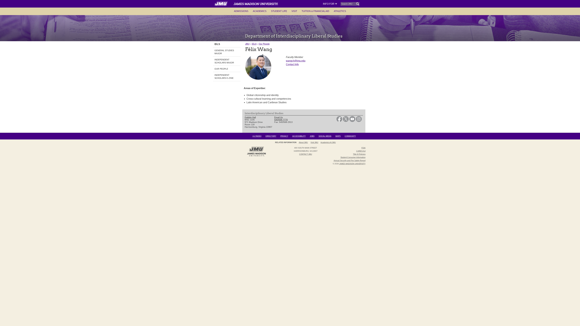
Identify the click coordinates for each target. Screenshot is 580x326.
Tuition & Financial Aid (315, 11)
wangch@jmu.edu (295, 60)
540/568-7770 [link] (281, 119)
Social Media (325, 136)
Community (350, 136)
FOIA (363, 148)
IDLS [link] (217, 44)
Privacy (284, 136)
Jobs (312, 136)
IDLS (254, 43)
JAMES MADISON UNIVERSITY (352, 164)
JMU (247, 43)
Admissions (241, 11)
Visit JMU (314, 142)
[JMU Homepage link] (256, 156)
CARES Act (361, 151)
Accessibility (299, 136)
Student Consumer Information (353, 157)
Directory (271, 136)
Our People (264, 43)
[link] (339, 121)
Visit (294, 11)
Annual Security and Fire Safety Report (350, 161)
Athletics (340, 11)
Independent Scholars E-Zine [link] (224, 76)
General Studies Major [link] (224, 52)
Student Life (279, 11)
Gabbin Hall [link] (250, 117)
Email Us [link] (278, 117)
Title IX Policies (359, 154)
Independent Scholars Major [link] (224, 61)
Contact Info (292, 64)
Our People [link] (221, 69)
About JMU (303, 142)
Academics (259, 11)
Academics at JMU (328, 142)
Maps (338, 136)
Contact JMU (305, 154)
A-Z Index (257, 136)
